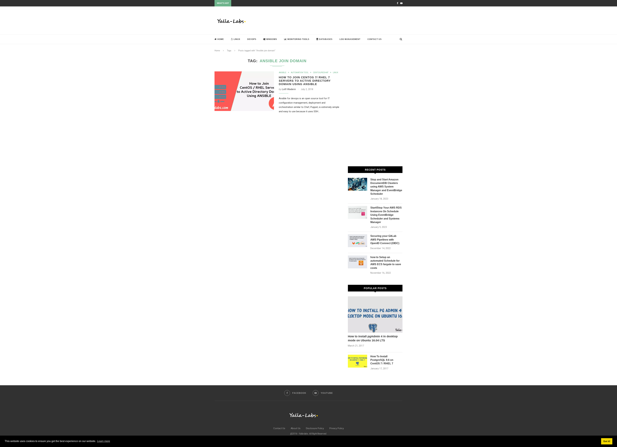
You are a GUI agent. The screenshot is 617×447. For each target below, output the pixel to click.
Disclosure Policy (315, 428)
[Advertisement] (344, 20)
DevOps (251, 39)
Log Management (350, 39)
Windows (271, 39)
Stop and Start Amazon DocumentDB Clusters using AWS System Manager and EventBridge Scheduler (386, 186)
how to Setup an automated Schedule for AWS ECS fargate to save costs (385, 262)
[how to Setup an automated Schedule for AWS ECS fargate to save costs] (357, 261)
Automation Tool (299, 72)
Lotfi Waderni (289, 89)
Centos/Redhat (320, 72)
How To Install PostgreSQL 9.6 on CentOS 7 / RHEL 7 (381, 360)
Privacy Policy (336, 428)
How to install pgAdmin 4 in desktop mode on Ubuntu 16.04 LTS (373, 338)
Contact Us (374, 39)
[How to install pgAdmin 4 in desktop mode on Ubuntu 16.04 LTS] (375, 314)
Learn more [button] (103, 441)
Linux (237, 39)
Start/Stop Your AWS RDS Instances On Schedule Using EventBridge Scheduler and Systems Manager (386, 215)
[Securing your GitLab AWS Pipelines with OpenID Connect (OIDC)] (357, 240)
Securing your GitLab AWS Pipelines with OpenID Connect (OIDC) (384, 240)
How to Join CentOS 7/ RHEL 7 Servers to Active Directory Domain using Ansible (305, 81)
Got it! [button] (606, 441)
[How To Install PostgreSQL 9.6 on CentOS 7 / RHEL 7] (357, 361)
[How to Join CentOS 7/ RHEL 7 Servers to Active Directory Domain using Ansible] (244, 91)
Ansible (282, 72)
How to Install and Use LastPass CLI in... (249, 3)
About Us (295, 428)
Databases (325, 39)
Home (220, 39)
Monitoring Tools (298, 39)
